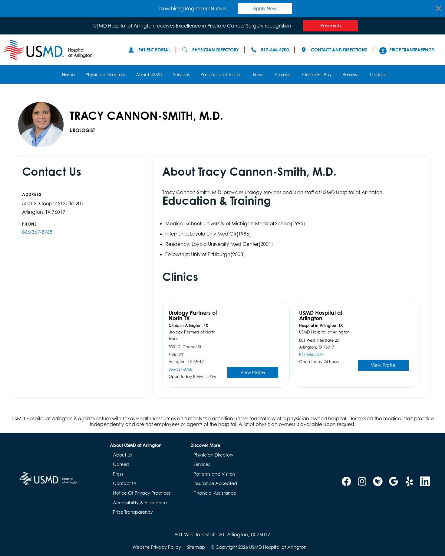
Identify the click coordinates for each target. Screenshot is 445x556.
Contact (379, 74)
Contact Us (125, 483)
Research (330, 25)
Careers (283, 74)
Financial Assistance (214, 493)
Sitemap (196, 547)
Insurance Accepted (215, 483)
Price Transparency (411, 49)
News (259, 74)
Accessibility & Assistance (140, 502)
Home (68, 74)
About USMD (149, 74)
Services (181, 74)
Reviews (350, 74)
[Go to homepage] (59, 49)
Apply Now (265, 8)
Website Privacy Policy (157, 547)
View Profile (252, 372)
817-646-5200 (275, 49)
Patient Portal (154, 49)
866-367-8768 (37, 232)
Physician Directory (215, 49)
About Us (122, 454)
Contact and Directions (339, 49)
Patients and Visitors (221, 74)
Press (118, 473)
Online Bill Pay (317, 74)
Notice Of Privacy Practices (142, 493)
